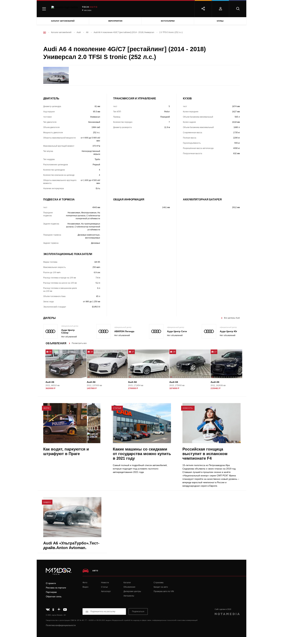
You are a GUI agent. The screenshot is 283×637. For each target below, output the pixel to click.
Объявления (129, 587)
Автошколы (128, 596)
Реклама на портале (56, 587)
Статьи (104, 587)
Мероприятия (115, 21)
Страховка (158, 583)
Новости (105, 583)
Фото (85, 583)
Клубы (220, 21)
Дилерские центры (132, 591)
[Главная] (44, 32)
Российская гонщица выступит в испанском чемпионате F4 (204, 453)
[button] (49, 377)
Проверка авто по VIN (164, 591)
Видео (85, 587)
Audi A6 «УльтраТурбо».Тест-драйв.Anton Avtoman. (71, 545)
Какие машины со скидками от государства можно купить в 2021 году (142, 453)
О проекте (51, 583)
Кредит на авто (161, 587)
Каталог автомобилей (63, 21)
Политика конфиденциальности (61, 625)
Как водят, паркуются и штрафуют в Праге (66, 451)
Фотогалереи (168, 21)
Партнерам (51, 592)
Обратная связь (54, 596)
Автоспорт (106, 591)
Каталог (127, 583)
